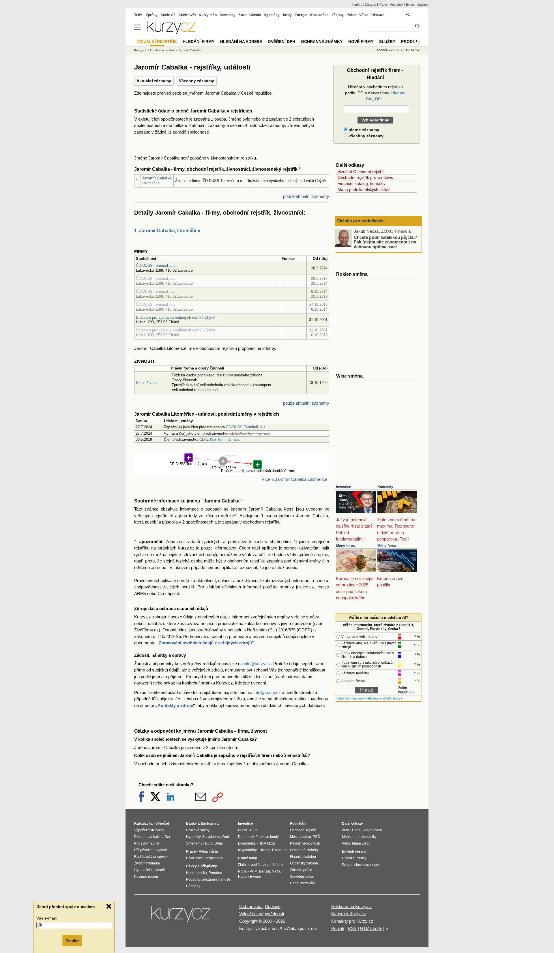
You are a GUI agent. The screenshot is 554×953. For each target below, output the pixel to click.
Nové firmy (360, 41)
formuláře (307, 883)
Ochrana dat (251, 906)
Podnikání (298, 823)
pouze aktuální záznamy (306, 196)
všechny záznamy (365, 136)
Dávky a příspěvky (201, 866)
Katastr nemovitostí (305, 843)
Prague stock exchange (360, 865)
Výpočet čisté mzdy (149, 830)
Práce (351, 15)
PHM (253, 871)
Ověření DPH (281, 41)
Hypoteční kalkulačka (151, 870)
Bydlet (410, 4)
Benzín (264, 871)
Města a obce (300, 837)
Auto (345, 830)
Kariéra (357, 4)
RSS (352, 928)
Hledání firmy (198, 41)
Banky (191, 823)
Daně (294, 883)
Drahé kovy (247, 858)
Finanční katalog (303, 857)
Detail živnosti (148, 382)
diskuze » (375, 698)
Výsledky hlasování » (351, 698)
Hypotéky (272, 15)
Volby (346, 843)
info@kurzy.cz (257, 663)
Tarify (287, 15)
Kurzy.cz (140, 50)
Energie (301, 15)
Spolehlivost (372, 830)
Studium (422, 4)
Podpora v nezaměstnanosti (208, 879)
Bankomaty (210, 823)
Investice (343, 487)
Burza (242, 830)
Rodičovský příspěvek (151, 857)
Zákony (338, 15)
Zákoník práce (301, 870)
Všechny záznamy (196, 80)
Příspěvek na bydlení (150, 850)
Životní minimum (147, 863)
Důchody (193, 886)
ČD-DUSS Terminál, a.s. (156, 265)
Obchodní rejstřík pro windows (365, 177)
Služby (387, 41)
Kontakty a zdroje (175, 705)
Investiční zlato (259, 865)
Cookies (272, 906)
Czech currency (354, 858)
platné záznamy (363, 129)
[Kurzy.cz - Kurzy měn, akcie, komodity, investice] (171, 32)
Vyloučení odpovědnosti (261, 913)
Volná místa (208, 851)
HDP (262, 843)
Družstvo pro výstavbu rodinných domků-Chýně (175, 317)
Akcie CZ (167, 15)
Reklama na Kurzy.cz (351, 906)
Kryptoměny (247, 850)
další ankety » (393, 698)
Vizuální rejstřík (157, 41)
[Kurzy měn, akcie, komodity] (181, 916)
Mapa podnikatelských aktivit (364, 189)
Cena (356, 830)
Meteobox (396, 4)
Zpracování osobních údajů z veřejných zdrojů (205, 642)
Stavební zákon (302, 877)
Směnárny (194, 843)
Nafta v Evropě (249, 877)
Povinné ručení (146, 877)
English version (354, 851)
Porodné (215, 873)
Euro (209, 843)
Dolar (218, 843)
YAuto (383, 4)
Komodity (385, 487)
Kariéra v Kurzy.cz (348, 913)
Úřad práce (195, 858)
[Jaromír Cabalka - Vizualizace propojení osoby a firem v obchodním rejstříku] (231, 471)
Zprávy (152, 15)
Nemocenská (196, 873)
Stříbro (277, 865)
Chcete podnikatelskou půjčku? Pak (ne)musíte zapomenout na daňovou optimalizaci (385, 242)
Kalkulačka (319, 15)
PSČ (316, 837)
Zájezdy (370, 4)
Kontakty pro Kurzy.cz (352, 921)
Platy (219, 858)
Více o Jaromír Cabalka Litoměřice (294, 479)
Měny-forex (345, 546)
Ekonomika (247, 843)
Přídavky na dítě (146, 843)
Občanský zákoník (304, 863)
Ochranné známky (321, 41)
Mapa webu (361, 843)
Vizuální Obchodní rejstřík (361, 171)
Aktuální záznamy (153, 80)
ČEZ (253, 830)
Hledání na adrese (241, 41)
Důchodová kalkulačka (152, 837)
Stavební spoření (215, 837)
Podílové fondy (267, 837)
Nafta (276, 871)
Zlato (242, 15)
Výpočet (162, 823)
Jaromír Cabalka (156, 178)
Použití (337, 928)
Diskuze (378, 15)
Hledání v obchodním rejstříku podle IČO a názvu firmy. (375, 93)
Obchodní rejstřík (162, 50)
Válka (363, 15)
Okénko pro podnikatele (360, 220)
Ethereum (279, 850)
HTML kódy (371, 928)
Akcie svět (187, 15)
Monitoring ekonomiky (359, 837)
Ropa (242, 871)
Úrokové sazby (197, 830)
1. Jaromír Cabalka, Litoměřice (167, 230)
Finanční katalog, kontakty (361, 183)
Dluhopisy (246, 837)
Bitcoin (255, 15)
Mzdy (209, 858)
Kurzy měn (208, 15)
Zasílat (72, 940)
